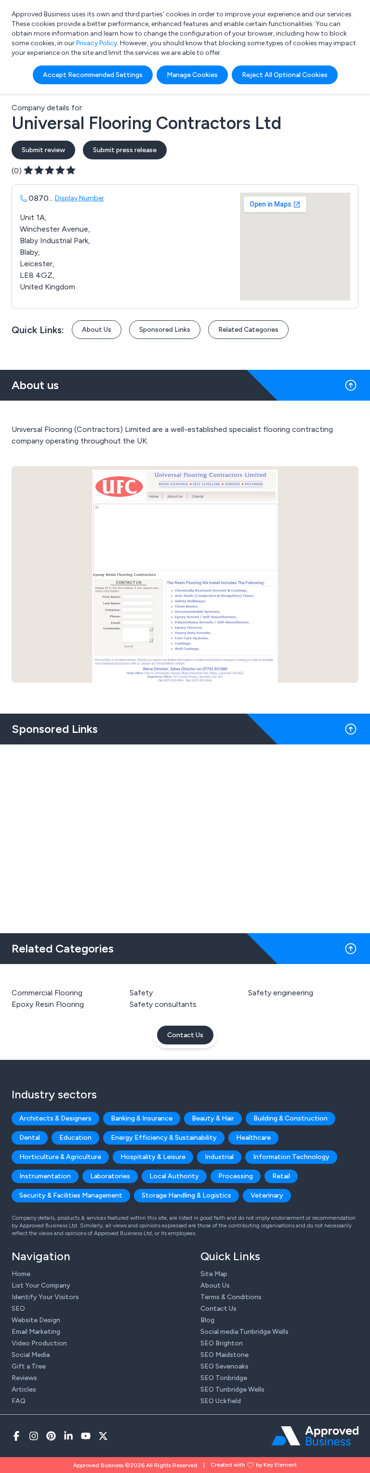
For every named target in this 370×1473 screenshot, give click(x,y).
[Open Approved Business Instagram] (34, 1436)
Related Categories (248, 330)
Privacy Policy (96, 43)
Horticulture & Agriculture (60, 1157)
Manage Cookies (192, 75)
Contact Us (185, 1035)
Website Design (36, 1320)
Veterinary (267, 1195)
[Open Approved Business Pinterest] (51, 1436)
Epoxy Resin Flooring (48, 1004)
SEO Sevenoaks (224, 1366)
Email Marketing (36, 1332)
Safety (141, 992)
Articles (24, 1389)
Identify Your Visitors (45, 1297)
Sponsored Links (164, 330)
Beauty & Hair (213, 1118)
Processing (235, 1176)
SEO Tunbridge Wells (232, 1389)
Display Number (79, 198)
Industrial (219, 1157)
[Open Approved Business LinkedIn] (68, 1436)
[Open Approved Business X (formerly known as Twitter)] (103, 1436)
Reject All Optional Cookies (285, 75)
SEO (18, 1308)
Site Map (213, 1274)
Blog (207, 1320)
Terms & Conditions (231, 1297)
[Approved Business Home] (314, 1436)
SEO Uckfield (220, 1401)
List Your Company (41, 1285)
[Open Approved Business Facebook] (16, 1436)
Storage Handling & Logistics (186, 1195)
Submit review (43, 150)
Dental (29, 1138)
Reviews (24, 1378)
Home (21, 1274)
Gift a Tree (29, 1366)
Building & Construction (290, 1118)
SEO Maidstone (224, 1355)
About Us (96, 330)
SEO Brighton (221, 1343)
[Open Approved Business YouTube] (86, 1436)
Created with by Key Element (254, 1464)
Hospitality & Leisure (152, 1157)
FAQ (19, 1401)
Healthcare (253, 1138)
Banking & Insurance (141, 1118)
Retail (281, 1176)
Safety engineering (280, 992)
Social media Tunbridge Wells (244, 1332)
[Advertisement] (185, 835)
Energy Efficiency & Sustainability (164, 1138)
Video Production (39, 1343)
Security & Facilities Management (70, 1195)
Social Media (31, 1355)
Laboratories (110, 1176)
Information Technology (291, 1157)
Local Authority (174, 1176)
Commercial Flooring (47, 992)
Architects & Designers (55, 1118)
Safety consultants (163, 1004)
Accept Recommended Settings (93, 75)
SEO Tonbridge (223, 1378)
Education (75, 1138)
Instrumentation (45, 1176)
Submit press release (125, 150)
